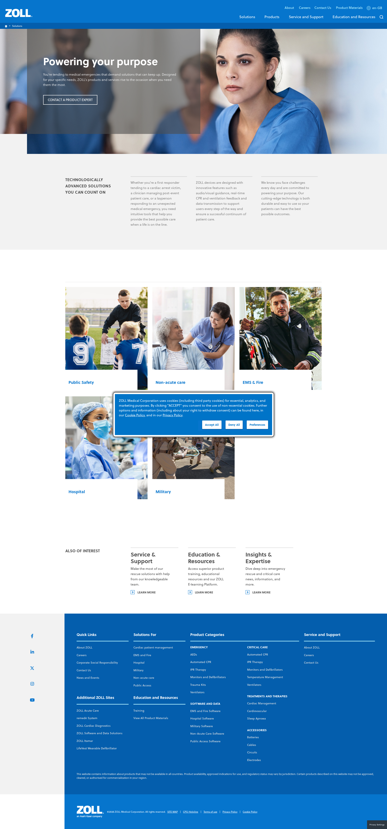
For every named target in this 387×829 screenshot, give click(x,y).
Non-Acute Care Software (207, 734)
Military (138, 670)
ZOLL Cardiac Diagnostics (93, 726)
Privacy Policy (230, 811)
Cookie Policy (250, 811)
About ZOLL (84, 647)
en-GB (377, 8)
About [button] (290, 7)
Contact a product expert (70, 100)
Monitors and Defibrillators (208, 677)
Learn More (261, 592)
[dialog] (193, 414)
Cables (251, 745)
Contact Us (84, 670)
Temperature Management (265, 677)
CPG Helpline (190, 811)
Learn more (146, 592)
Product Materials (349, 7)
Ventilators (197, 692)
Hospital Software (202, 718)
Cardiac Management (261, 703)
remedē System (87, 718)
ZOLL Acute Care (88, 711)
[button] (375, 8)
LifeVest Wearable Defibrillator (97, 748)
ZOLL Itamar (85, 741)
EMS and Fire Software (205, 711)
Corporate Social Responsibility (97, 663)
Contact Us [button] (323, 7)
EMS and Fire (142, 655)
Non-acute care (143, 678)
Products (271, 16)
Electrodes (254, 760)
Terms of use (210, 811)
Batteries (253, 737)
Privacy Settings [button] (377, 824)
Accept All (212, 425)
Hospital (139, 663)
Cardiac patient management (153, 647)
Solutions (247, 16)
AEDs (193, 655)
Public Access (142, 685)
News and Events (88, 678)
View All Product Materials (150, 718)
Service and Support (306, 16)
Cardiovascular (257, 711)
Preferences (257, 425)
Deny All (234, 425)
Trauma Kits (198, 685)
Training (138, 711)
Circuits (252, 752)
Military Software (201, 726)
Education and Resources (354, 16)
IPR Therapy (198, 670)
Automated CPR (200, 662)
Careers (304, 7)
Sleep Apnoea (256, 718)
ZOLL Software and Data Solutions (99, 733)
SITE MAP (172, 811)
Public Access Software (205, 741)
